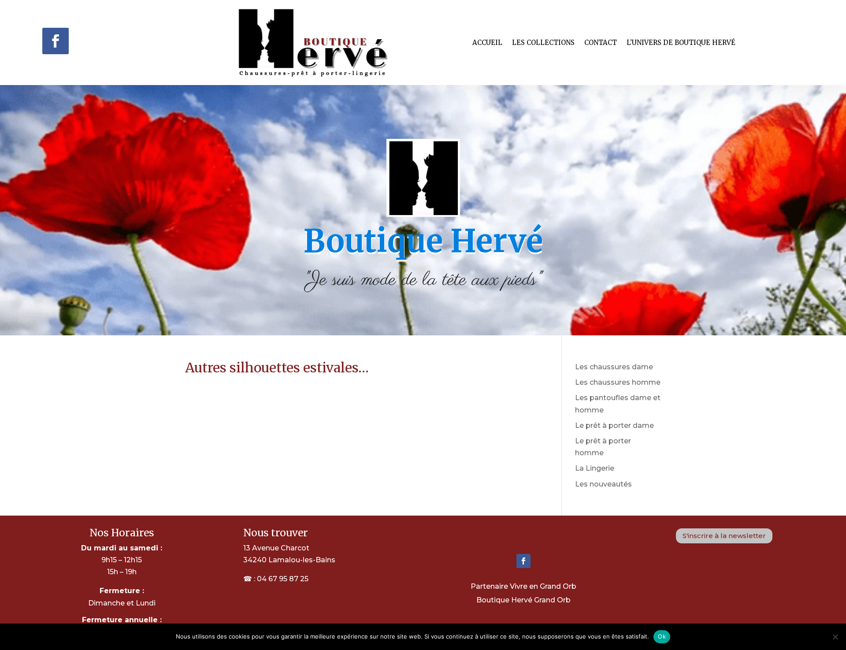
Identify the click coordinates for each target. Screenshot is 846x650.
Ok (662, 636)
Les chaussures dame (614, 367)
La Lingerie (594, 468)
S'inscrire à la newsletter (724, 535)
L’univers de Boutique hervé (681, 42)
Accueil (487, 42)
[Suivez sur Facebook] (55, 41)
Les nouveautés (603, 484)
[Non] (835, 636)
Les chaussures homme (617, 382)
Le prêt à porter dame (614, 425)
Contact (600, 42)
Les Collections (543, 42)
